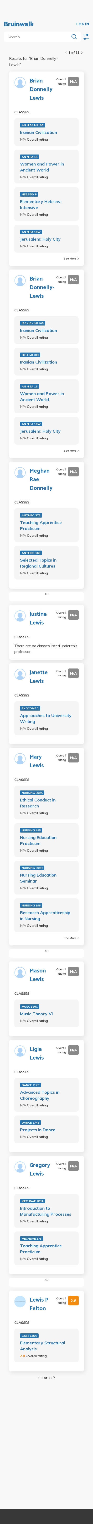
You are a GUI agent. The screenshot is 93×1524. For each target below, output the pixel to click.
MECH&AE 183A (33, 1201)
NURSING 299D (32, 868)
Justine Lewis (38, 618)
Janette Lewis (39, 677)
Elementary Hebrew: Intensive (41, 204)
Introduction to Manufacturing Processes (45, 1211)
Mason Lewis (38, 975)
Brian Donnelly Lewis (41, 90)
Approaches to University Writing (46, 718)
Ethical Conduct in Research (38, 803)
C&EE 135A (29, 1335)
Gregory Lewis (40, 1169)
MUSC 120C (30, 1006)
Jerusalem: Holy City (40, 239)
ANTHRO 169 (31, 553)
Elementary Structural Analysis (42, 1346)
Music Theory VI (36, 1013)
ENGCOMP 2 (30, 708)
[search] (37, 37)
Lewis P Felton (39, 1304)
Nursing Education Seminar (38, 878)
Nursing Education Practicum (38, 840)
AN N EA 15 (29, 157)
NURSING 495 (31, 830)
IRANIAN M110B (33, 323)
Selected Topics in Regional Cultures (38, 563)
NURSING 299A (32, 793)
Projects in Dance (37, 1129)
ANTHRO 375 (31, 515)
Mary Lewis (37, 761)
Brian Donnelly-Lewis (42, 288)
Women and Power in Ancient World (42, 167)
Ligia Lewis (37, 1053)
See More (70, 258)
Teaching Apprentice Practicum (41, 525)
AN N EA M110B (32, 125)
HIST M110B (30, 355)
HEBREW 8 (29, 194)
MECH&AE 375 (31, 1238)
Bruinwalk (19, 24)
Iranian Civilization (38, 132)
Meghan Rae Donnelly (41, 480)
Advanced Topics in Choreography (39, 1095)
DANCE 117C (30, 1085)
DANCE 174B (30, 1122)
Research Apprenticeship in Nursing (45, 915)
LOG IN (82, 24)
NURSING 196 (31, 905)
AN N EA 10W (31, 232)
